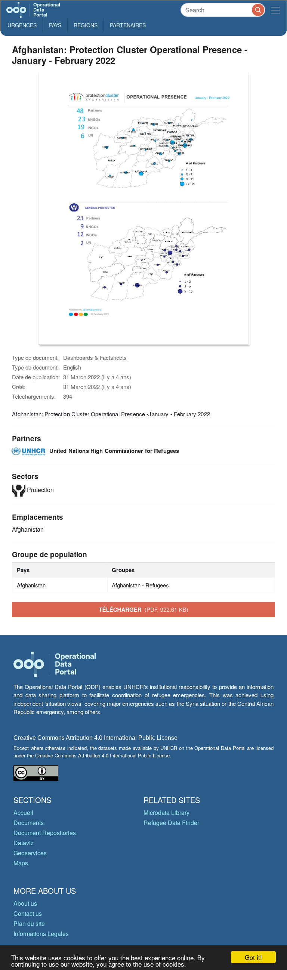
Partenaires (128, 25)
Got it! (253, 957)
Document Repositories (44, 832)
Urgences (22, 25)
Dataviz (23, 842)
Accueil (23, 812)
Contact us (27, 913)
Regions (86, 25)
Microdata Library (166, 812)
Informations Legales (41, 933)
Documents (28, 822)
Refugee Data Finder (171, 822)
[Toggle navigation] (275, 9)
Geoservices (30, 853)
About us (25, 903)
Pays (55, 25)
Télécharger (143, 609)
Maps (20, 863)
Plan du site (29, 923)
